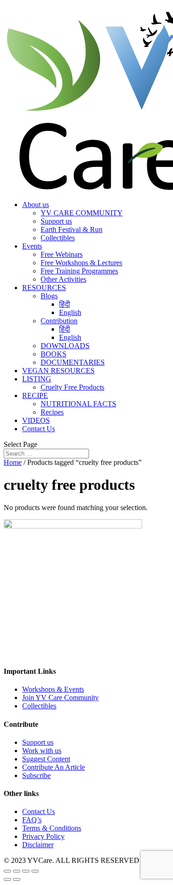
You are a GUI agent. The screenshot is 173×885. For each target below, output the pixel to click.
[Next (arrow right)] (16, 879)
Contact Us (38, 429)
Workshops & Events (53, 689)
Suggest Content (46, 759)
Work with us (41, 750)
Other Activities (63, 279)
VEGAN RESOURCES (58, 370)
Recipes (52, 412)
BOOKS (53, 354)
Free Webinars (62, 254)
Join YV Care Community (60, 697)
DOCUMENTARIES (73, 362)
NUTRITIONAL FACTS (78, 404)
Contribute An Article (53, 767)
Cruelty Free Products (72, 387)
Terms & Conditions (51, 828)
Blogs (49, 296)
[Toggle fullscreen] (26, 871)
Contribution (59, 321)
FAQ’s (32, 820)
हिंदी (64, 304)
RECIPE (35, 395)
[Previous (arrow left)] (7, 879)
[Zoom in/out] (35, 871)
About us (35, 204)
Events (32, 246)
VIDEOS (36, 420)
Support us (56, 221)
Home (13, 462)
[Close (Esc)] (7, 871)
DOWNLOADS (65, 346)
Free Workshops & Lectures (81, 263)
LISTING (36, 379)
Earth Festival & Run (71, 229)
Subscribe (36, 775)
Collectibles (58, 238)
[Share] (16, 871)
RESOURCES (44, 287)
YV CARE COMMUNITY (82, 213)
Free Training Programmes (79, 271)
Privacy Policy (43, 836)
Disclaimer (38, 845)
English (70, 312)
